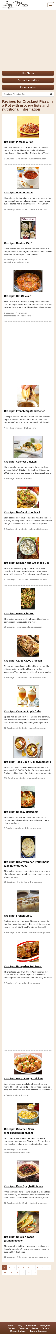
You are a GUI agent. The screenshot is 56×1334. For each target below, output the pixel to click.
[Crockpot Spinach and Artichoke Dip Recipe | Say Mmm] (28, 548)
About (11, 1325)
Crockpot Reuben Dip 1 (18, 243)
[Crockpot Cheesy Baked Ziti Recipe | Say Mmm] (28, 797)
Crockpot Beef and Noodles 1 (22, 512)
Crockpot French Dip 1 (18, 915)
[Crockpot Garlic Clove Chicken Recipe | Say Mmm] (28, 646)
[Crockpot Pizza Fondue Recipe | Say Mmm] (28, 178)
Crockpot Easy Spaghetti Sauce (23, 1186)
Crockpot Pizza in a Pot (18, 142)
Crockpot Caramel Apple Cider (22, 711)
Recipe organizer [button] (28, 87)
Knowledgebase (18, 1331)
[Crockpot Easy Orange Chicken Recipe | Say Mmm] (28, 1063)
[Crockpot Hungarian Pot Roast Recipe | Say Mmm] (28, 951)
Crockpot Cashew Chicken (20, 461)
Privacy (45, 1328)
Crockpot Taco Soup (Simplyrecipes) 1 (27, 761)
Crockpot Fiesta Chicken (19, 613)
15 (28, 1272)
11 (5, 1272)
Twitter (11, 1328)
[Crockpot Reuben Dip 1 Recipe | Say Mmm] (28, 228)
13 (17, 1272)
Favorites (23, 1328)
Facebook (31, 1325)
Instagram (45, 1325)
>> (34, 1272)
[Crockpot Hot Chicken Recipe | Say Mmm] (28, 281)
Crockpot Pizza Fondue (18, 192)
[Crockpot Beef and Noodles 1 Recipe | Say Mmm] (28, 497)
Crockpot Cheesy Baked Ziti (21, 812)
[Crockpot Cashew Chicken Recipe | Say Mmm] (28, 447)
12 (11, 1272)
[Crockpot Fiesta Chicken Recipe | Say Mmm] (28, 599)
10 (48, 1267)
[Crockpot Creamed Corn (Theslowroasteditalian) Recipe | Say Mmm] (28, 1114)
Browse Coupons (38, 1331)
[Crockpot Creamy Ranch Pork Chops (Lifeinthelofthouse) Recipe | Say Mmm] (28, 847)
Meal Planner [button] (28, 73)
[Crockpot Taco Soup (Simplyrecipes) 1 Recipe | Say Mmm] (28, 747)
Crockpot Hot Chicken (17, 296)
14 (22, 1272)
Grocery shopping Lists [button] (28, 80)
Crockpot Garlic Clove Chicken (23, 660)
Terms (35, 1328)
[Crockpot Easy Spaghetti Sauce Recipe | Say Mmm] (28, 1171)
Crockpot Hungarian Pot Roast (23, 966)
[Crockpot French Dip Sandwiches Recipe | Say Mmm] (28, 396)
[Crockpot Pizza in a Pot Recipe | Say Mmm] (28, 127)
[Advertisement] (28, 39)
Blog (20, 1325)
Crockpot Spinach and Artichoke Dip (26, 562)
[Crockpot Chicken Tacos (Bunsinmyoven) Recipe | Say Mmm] (28, 1222)
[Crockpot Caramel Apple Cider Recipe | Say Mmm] (28, 696)
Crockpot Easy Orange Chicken (23, 1078)
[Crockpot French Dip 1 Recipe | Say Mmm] (28, 901)
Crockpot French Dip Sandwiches (24, 411)
